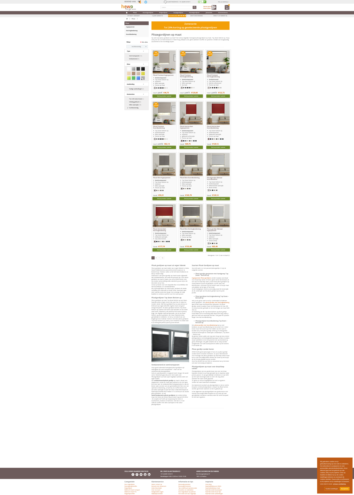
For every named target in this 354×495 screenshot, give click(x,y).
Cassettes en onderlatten (185, 490)
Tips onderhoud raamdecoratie (187, 488)
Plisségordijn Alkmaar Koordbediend (214, 178)
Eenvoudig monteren (184, 486)
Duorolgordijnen (148, 12)
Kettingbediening (131, 30)
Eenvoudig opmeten (184, 484)
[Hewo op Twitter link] (141, 475)
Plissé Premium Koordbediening (159, 127)
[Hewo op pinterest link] (137, 475)
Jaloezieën (209, 12)
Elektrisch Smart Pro (130, 492)
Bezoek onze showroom (158, 486)
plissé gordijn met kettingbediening (217, 302)
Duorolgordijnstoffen (130, 486)
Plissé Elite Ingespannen (161, 178)
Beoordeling (173, 16)
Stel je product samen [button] (164, 96)
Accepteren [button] (344, 488)
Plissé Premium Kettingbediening (186, 76)
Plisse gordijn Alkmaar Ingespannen (215, 230)
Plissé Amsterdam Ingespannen (186, 127)
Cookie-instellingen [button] (332, 488)
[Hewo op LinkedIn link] (149, 475)
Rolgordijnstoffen (129, 493)
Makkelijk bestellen (157, 493)
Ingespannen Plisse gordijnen (201, 278)
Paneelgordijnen (194, 12)
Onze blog (208, 484)
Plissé (135, 12)
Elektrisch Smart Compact (132, 490)
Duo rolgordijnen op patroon (187, 492)
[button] (322, 489)
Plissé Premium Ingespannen (163, 75)
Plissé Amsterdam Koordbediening (213, 127)
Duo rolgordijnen (129, 484)
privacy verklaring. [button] (339, 484)
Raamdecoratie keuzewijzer (213, 490)
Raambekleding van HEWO (213, 486)
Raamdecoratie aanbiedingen (214, 493)
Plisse (133, 19)
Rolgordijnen (163, 12)
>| (162, 258)
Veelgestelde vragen (157, 492)
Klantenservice (223, 12)
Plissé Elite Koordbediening (189, 178)
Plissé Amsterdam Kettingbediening (159, 230)
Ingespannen (130, 27)
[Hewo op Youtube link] (145, 475)
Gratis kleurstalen (156, 488)
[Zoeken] (194, 7)
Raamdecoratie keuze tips (213, 492)
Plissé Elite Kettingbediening (190, 229)
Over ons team (155, 490)
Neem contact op (156, 484)
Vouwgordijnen (178, 12)
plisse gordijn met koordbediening (206, 325)
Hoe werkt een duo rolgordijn (187, 493)
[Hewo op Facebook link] (133, 475)
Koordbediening (131, 34)
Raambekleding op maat (212, 488)
